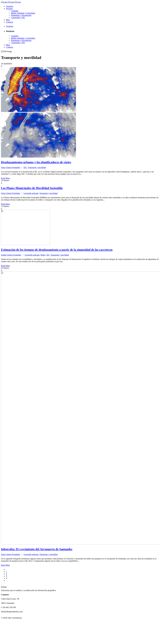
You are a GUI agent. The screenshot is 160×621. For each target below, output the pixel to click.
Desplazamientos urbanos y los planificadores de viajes (36, 162)
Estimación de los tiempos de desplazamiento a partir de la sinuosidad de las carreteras (56, 249)
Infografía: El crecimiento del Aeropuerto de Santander (36, 549)
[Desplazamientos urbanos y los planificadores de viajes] (38, 157)
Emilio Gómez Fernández (11, 255)
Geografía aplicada (31, 193)
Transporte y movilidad (37, 167)
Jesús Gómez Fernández (10, 167)
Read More (5, 178)
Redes (42, 255)
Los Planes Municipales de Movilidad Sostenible (32, 188)
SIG (25, 167)
